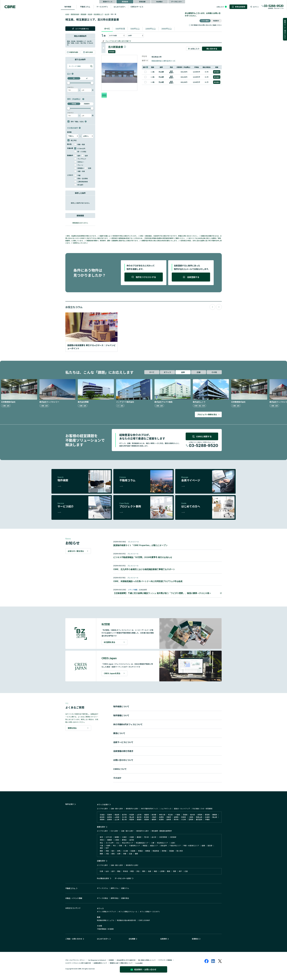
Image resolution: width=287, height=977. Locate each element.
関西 (101, 853)
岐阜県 (102, 817)
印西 (120, 845)
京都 (124, 853)
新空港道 (156, 851)
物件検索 (67, 6)
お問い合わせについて (123, 759)
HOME (67, 14)
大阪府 (154, 817)
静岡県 (214, 814)
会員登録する (193, 277)
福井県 (139, 817)
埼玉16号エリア (127, 843)
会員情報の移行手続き (123, 751)
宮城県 (109, 814)
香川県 (124, 819)
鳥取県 (102, 819)
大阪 (107, 853)
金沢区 (131, 840)
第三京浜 (179, 851)
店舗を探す (101, 861)
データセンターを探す (123, 878)
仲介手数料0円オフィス (149, 808)
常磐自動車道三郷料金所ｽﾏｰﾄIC (163, 61)
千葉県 (177, 814)
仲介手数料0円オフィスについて (128, 724)
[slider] (68, 83)
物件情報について (121, 715)
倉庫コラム (114, 888)
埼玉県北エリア (162, 843)
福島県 (146, 814)
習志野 (210, 845)
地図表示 (216, 21)
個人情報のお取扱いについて (147, 960)
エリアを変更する (82, 28)
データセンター (176, 1)
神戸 (180, 871)
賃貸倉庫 (125, 1)
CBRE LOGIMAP (144, 920)
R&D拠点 (159, 1)
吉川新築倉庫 (115, 47)
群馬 (118, 851)
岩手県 (124, 814)
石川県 (124, 817)
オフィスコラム (102, 888)
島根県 (109, 819)
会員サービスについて (123, 742)
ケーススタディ (102, 6)
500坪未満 (120, 28)
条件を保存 (89, 52)
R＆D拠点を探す (103, 878)
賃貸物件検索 (75, 14)
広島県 (207, 817)
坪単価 (74, 104)
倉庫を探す (101, 827)
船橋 (203, 845)
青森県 (117, 814)
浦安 (101, 848)
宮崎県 (191, 819)
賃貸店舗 (142, 1)
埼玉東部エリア (98, 14)
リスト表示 (205, 21)
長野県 (109, 817)
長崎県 (168, 819)
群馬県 (200, 814)
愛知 (113, 853)
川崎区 (117, 840)
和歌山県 (199, 817)
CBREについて (120, 768)
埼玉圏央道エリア (142, 843)
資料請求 (217, 72)
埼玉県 (90, 14)
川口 (117, 843)
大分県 (183, 819)
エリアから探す (102, 808)
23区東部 (173, 837)
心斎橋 (162, 871)
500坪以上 (135, 28)
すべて (107, 28)
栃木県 (192, 814)
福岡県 (154, 819)
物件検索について (121, 706)
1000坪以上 (150, 28)
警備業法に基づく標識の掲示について (121, 963)
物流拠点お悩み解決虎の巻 (126, 920)
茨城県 (185, 814)
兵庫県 (161, 817)
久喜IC (173, 843)
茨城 (107, 851)
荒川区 (146, 837)
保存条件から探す (132, 808)
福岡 (136, 853)
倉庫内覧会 (114, 898)
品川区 (154, 837)
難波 (168, 871)
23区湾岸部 (163, 837)
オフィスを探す (103, 804)
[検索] (91, 66)
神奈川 (102, 840)
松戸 (107, 848)
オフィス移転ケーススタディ (150, 911)
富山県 (131, 817)
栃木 (113, 851)
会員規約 (163, 939)
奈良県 (183, 817)
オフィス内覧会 (102, 898)
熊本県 (176, 819)
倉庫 (183, 372)
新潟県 (146, 817)
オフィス (167, 372)
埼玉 (101, 843)
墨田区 (139, 837)
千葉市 (108, 845)
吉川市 (107, 14)
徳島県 (131, 819)
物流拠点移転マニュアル (105, 920)
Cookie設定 (139, 963)
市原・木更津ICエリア (191, 845)
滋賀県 (176, 817)
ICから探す (114, 831)
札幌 (101, 871)
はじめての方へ (119, 6)
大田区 (131, 837)
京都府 (168, 817)
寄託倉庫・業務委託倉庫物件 (162, 831)
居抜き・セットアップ (182, 808)
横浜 (143, 871)
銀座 (118, 871)
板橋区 (117, 837)
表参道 (125, 871)
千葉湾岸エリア (134, 845)
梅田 (155, 871)
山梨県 (117, 817)
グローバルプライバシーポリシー (75, 960)
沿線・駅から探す (117, 808)
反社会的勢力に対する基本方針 (126, 960)
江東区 (124, 837)
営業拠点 (195, 939)
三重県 (191, 817)
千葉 (101, 845)
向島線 (132, 851)
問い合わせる (212, 48)
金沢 (113, 871)
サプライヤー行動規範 (165, 960)
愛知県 (207, 814)
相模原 (109, 840)
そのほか (117, 777)
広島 (130, 853)
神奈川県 (162, 814)
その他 (214, 372)
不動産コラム (85, 6)
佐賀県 (161, 819)
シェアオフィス (165, 808)
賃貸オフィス (107, 1)
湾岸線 (164, 851)
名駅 (149, 871)
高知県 (146, 819)
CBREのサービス (136, 6)
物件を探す (69, 804)
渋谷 (137, 871)
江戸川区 (109, 837)
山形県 (139, 814)
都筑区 (124, 840)
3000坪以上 (166, 28)
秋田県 (131, 814)
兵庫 (118, 853)
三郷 (152, 843)
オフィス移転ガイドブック (106, 911)
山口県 (117, 819)
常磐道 (145, 845)
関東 (101, 851)
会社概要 (132, 939)
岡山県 (214, 817)
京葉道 (140, 851)
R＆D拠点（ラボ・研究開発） (203, 808)
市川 (114, 845)
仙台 (107, 871)
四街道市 (164, 845)
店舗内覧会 (125, 898)
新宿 (132, 871)
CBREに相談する (204, 436)
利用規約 (111, 960)
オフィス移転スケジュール (127, 911)
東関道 (147, 851)
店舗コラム (125, 888)
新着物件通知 (73, 52)
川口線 (125, 851)
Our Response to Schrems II (97, 960)
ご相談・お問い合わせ (73, 939)
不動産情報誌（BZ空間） (106, 929)
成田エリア (154, 845)
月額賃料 (87, 104)
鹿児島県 (199, 819)
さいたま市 (109, 843)
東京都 (154, 814)
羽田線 (171, 851)
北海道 (102, 814)
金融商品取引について (100, 963)
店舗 (198, 372)
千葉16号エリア (175, 845)
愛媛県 (139, 819)
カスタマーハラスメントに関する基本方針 (78, 963)
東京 (101, 837)
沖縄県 (207, 819)
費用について (119, 733)
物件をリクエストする (146, 277)
